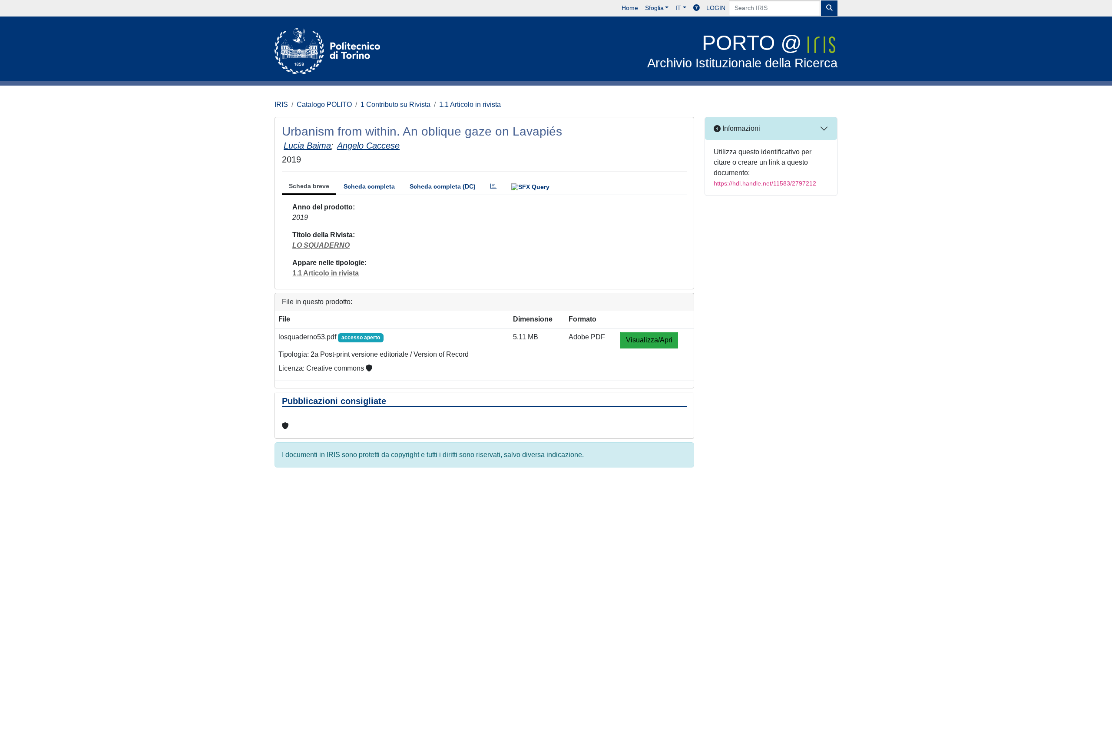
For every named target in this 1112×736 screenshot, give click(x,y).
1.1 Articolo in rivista (470, 104)
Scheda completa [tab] (369, 186)
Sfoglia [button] (654, 7)
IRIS (281, 104)
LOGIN (715, 7)
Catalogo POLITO (324, 104)
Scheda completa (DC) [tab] (443, 186)
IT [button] (678, 7)
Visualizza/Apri (649, 340)
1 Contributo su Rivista (395, 104)
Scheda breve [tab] (309, 185)
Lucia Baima (307, 145)
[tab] (493, 186)
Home (630, 7)
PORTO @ (742, 50)
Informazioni (740, 128)
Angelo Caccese (368, 145)
